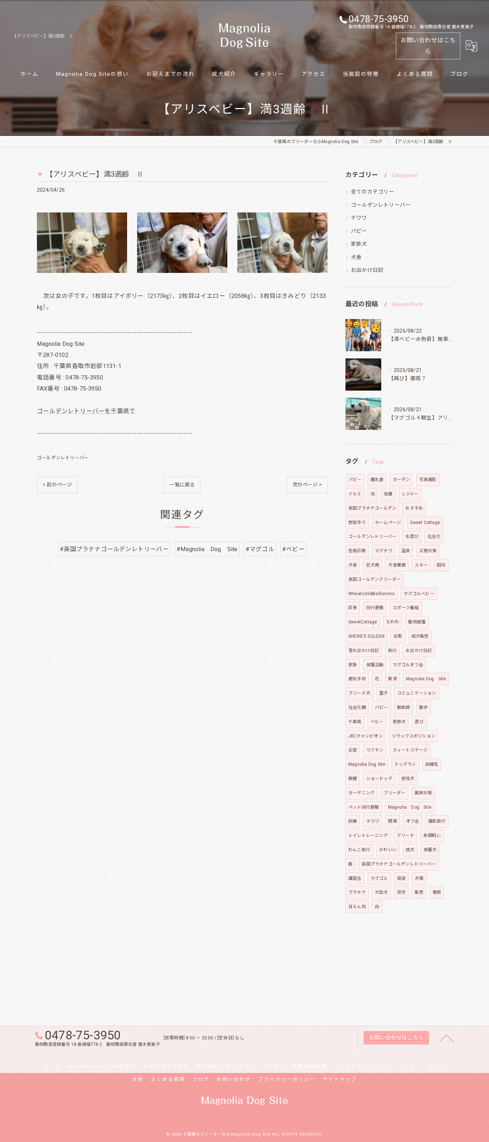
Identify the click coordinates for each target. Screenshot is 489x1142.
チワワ (359, 218)
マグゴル (379, 878)
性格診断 (357, 550)
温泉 (405, 550)
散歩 (423, 707)
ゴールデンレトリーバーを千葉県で (86, 411)
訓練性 (432, 764)
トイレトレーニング (368, 835)
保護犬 (430, 849)
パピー (359, 231)
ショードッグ (379, 778)
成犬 (410, 849)
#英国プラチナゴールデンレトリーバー (114, 549)
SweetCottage (362, 621)
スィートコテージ (410, 750)
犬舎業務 (397, 565)
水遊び (411, 536)
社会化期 (357, 707)
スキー (421, 565)
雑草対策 (423, 792)
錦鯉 (352, 778)
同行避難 (375, 607)
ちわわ (393, 621)
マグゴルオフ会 (408, 664)
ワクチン (375, 750)
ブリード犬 (359, 693)
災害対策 (428, 550)
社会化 (434, 536)
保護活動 (375, 664)
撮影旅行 (437, 821)
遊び (419, 721)
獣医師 (403, 707)
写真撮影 (428, 479)
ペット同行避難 (363, 807)
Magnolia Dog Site (426, 678)
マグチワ (383, 550)
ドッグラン (405, 764)
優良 (436, 892)
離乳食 (377, 479)
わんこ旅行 (359, 849)
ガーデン (401, 479)
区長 (352, 607)
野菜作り (357, 522)
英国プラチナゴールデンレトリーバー (399, 864)
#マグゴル (260, 549)
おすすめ (414, 508)
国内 (441, 565)
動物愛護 (417, 621)
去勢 (397, 636)
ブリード (405, 835)
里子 (383, 693)
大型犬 (381, 892)
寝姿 (401, 878)
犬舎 (356, 257)
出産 (352, 750)
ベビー (377, 721)
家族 (352, 664)
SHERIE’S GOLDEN (366, 636)
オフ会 (412, 821)
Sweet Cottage (425, 522)
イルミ (355, 493)
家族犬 (359, 244)
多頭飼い (432, 835)
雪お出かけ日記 (363, 650)
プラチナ (357, 892)
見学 (401, 892)
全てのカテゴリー (372, 192)
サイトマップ (340, 1079)
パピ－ (355, 479)
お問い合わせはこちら (428, 46)
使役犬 (408, 778)
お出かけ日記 (367, 270)
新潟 (392, 678)
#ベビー (293, 549)
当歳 (388, 493)
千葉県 (355, 721)
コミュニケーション (416, 693)
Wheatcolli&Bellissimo (371, 593)
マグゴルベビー (418, 593)
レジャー (410, 493)
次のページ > (307, 484)
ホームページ (388, 522)
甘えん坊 (357, 906)
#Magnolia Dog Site (207, 549)
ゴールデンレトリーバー (63, 457)
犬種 (419, 878)
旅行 (392, 650)
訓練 (352, 821)
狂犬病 (372, 565)
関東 (392, 821)
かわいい (388, 849)
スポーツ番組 (406, 607)
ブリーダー (394, 792)
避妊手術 (357, 678)
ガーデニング (361, 792)
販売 (419, 892)
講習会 (355, 878)
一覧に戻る (182, 484)
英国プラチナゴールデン (372, 508)
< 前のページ (57, 484)
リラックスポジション (413, 736)
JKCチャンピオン (365, 736)
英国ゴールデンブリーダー (374, 579)
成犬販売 (420, 636)
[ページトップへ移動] (447, 1038)
